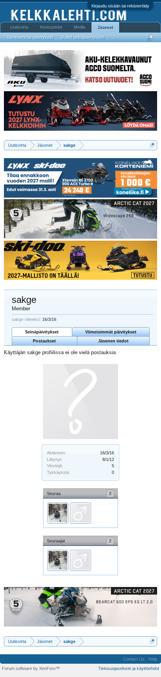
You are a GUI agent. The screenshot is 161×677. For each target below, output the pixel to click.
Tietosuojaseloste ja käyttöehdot (128, 668)
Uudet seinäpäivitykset (82, 37)
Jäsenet (105, 27)
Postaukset (44, 340)
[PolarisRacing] (57, 513)
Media (79, 27)
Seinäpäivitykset (42, 331)
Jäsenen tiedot (113, 340)
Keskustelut (51, 27)
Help (152, 659)
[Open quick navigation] (152, 145)
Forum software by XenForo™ (31, 668)
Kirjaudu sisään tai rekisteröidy (120, 6)
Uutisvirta (19, 27)
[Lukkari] (80, 513)
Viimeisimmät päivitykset (110, 331)
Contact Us (134, 659)
